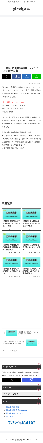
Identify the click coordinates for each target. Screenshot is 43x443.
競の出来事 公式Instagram (16, 410)
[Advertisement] (21, 41)
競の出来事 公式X (13, 407)
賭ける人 (9, 416)
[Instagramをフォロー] (31, 380)
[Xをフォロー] (11, 380)
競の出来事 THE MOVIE (15, 413)
